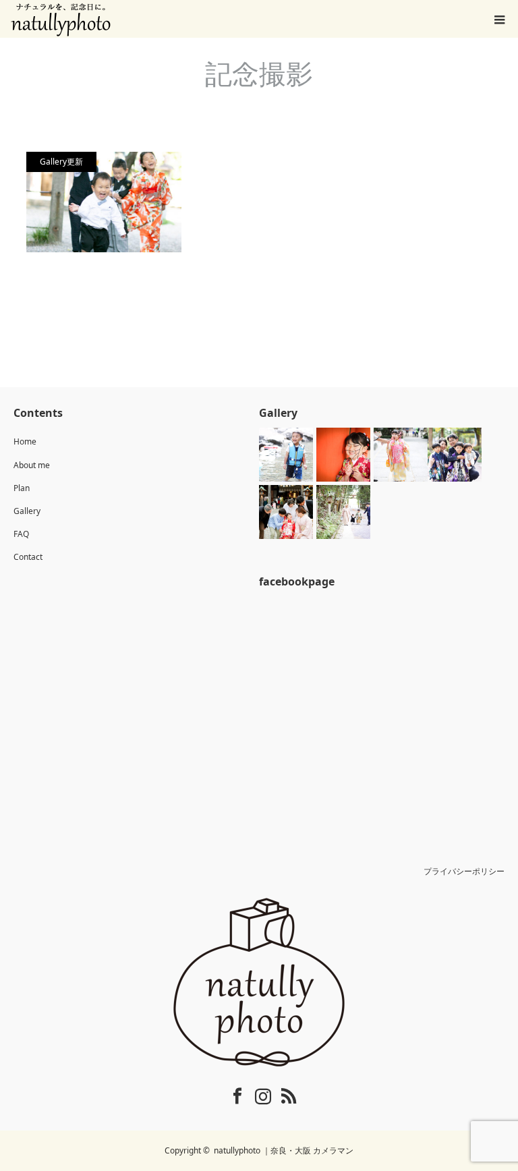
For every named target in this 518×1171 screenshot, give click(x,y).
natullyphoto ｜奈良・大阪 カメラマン (283, 1150)
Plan (21, 488)
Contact (27, 557)
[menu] (499, 19)
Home (24, 441)
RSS (280, 1093)
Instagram (254, 1093)
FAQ (21, 534)
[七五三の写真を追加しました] (103, 202)
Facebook (229, 1093)
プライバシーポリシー (464, 871)
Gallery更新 (61, 161)
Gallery (26, 511)
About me (31, 465)
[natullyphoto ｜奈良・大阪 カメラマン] (259, 982)
